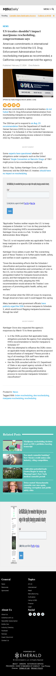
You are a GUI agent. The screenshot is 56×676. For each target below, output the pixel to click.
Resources (4, 587)
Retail (30, 590)
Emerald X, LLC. (24, 660)
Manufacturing (33, 594)
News (6, 26)
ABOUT (15, 664)
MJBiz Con (5, 624)
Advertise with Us (7, 618)
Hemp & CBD (32, 600)
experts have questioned (20, 153)
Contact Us (5, 640)
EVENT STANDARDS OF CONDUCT (28, 666)
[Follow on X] (38, 614)
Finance (30, 603)
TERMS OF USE (24, 668)
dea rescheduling (41, 395)
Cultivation (31, 597)
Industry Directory (7, 627)
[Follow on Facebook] (30, 614)
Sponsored (5, 590)
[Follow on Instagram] (42, 614)
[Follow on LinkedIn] (34, 614)
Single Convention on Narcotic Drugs (27, 159)
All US (30, 584)
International (32, 587)
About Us (4, 614)
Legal (30, 607)
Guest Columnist (7, 637)
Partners (4, 634)
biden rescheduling (23, 395)
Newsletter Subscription (9, 621)
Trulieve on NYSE (44, 16)
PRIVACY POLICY (37, 668)
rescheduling (30, 398)
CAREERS (22, 664)
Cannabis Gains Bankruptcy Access (23, 16)
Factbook (4, 631)
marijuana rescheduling (13, 398)
